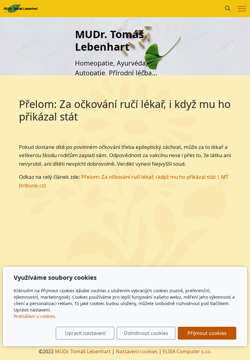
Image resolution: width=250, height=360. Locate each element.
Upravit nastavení (85, 333)
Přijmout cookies (207, 333)
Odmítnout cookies (146, 333)
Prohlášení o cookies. (35, 316)
